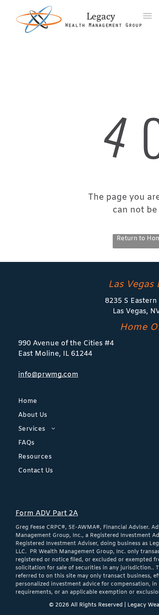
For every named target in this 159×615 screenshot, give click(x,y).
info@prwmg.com (48, 374)
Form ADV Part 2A (46, 513)
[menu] (147, 16)
